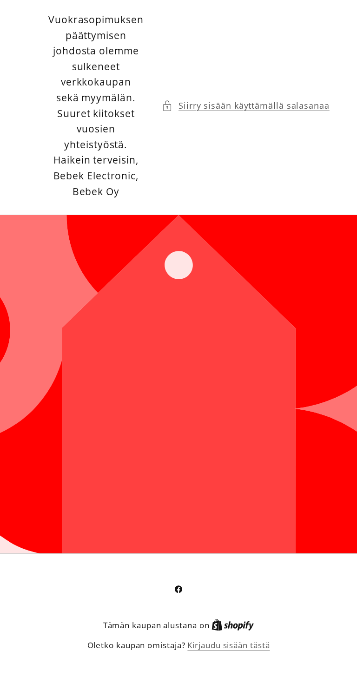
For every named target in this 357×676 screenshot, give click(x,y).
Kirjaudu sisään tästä (228, 645)
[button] (246, 105)
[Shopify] (233, 625)
